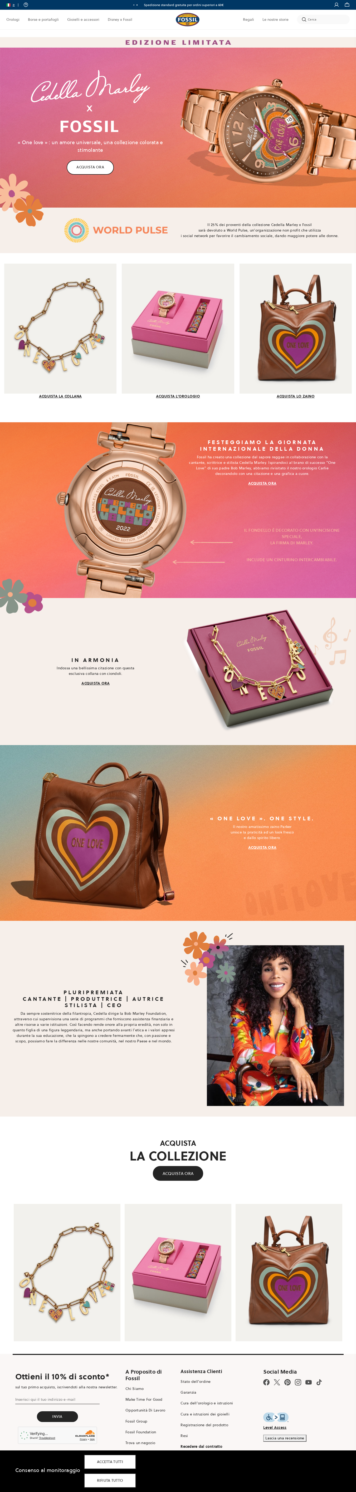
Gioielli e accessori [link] (83, 19)
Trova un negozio (140, 1442)
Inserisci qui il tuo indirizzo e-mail (45, 1399)
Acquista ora (188, 5)
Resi (184, 1435)
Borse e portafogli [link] (43, 19)
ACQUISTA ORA (90, 167)
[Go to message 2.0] (137, 5)
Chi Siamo (134, 1388)
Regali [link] (248, 19)
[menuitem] (12, 19)
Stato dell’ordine (196, 1381)
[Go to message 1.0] (133, 5)
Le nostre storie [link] (275, 19)
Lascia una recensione (284, 1438)
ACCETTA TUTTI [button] (110, 1461)
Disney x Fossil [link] (120, 19)
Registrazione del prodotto (204, 1425)
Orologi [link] (12, 19)
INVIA (57, 1416)
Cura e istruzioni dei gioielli (205, 1414)
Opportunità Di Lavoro (145, 1410)
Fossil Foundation (140, 1432)
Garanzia (188, 1392)
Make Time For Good (144, 1399)
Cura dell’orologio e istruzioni (207, 1403)
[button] (14, 5)
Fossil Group (136, 1421)
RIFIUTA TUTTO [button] (110, 1480)
